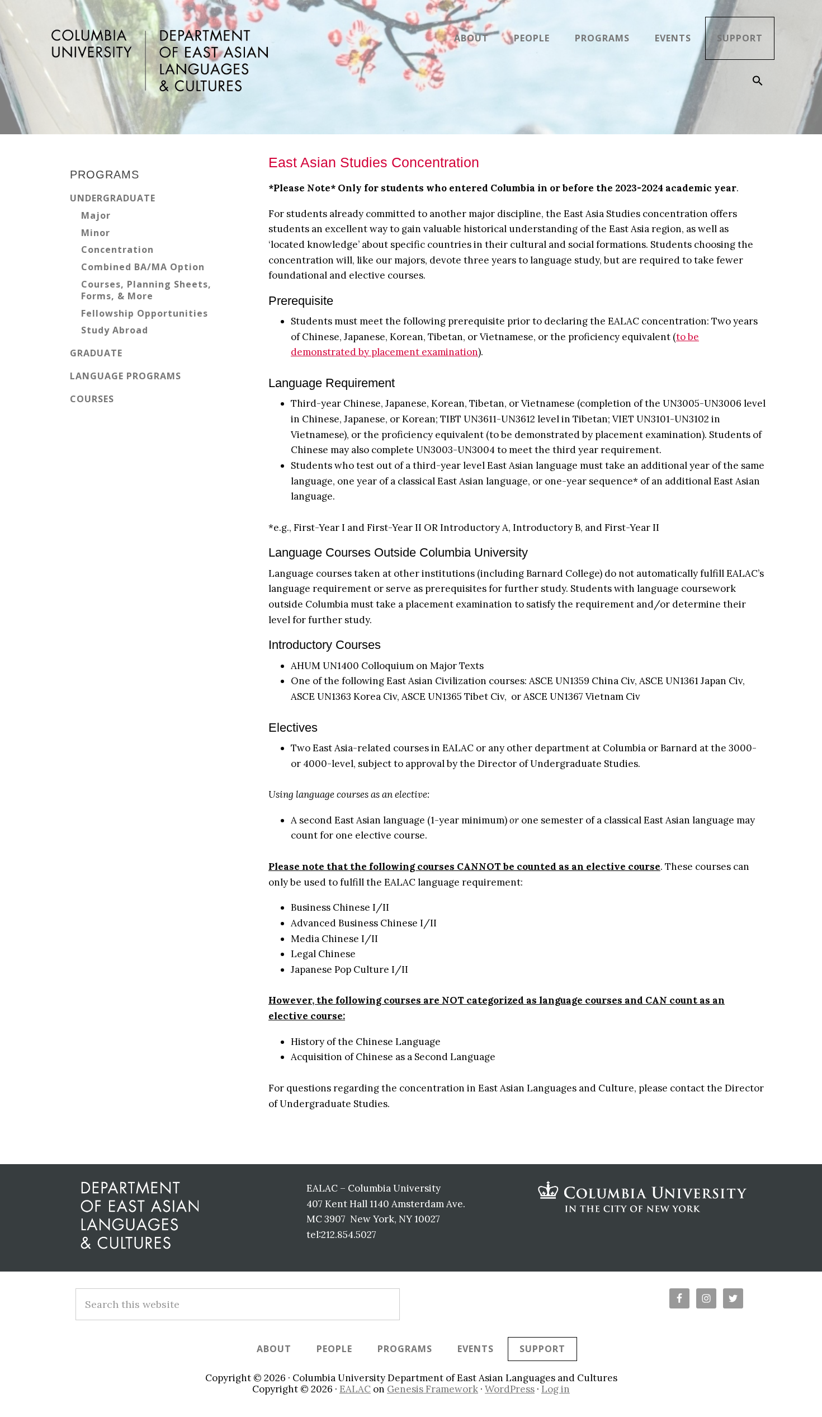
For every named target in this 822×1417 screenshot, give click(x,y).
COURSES (92, 399)
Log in (555, 1389)
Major (96, 215)
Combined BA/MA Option (143, 267)
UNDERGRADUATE (112, 198)
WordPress (510, 1389)
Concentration (117, 249)
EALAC (355, 1389)
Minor (95, 233)
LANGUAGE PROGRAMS (125, 376)
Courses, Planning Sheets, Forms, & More (146, 290)
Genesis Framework (432, 1389)
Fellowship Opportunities (144, 313)
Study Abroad (114, 330)
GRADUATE (96, 353)
